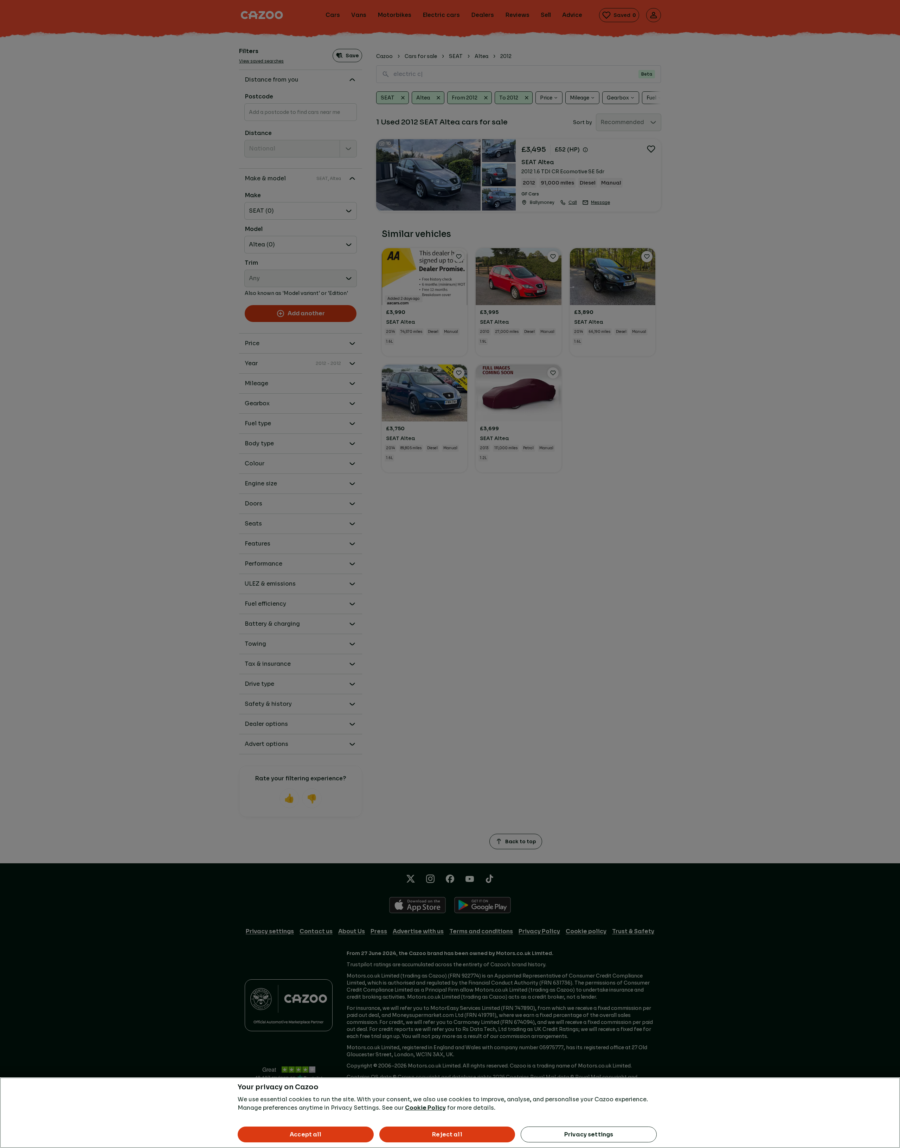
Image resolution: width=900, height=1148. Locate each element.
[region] (450, 1112)
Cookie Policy (425, 1107)
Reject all (447, 1134)
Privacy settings (588, 1134)
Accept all (306, 1134)
